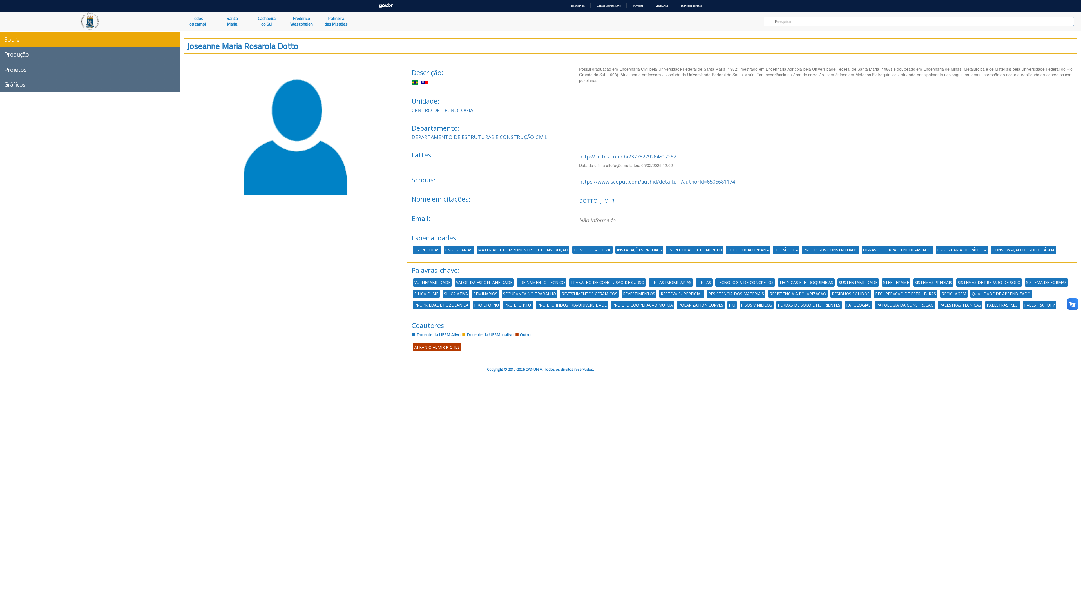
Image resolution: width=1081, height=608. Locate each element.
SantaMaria (232, 21)
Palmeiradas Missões (336, 21)
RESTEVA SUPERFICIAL (682, 293)
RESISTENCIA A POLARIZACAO (798, 293)
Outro (525, 334)
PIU (732, 305)
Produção (16, 54)
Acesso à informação (609, 6)
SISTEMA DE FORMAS (1046, 282)
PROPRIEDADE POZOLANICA (441, 305)
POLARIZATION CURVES (700, 305)
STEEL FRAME (896, 282)
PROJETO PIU (486, 305)
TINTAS (704, 282)
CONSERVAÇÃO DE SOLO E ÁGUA (1023, 249)
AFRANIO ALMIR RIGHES (437, 347)
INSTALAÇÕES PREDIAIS (639, 249)
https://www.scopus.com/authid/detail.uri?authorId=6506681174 (657, 181)
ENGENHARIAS (458, 249)
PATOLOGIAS (858, 305)
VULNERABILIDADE (432, 282)
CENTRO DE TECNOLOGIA (442, 110)
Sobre (12, 39)
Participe (638, 6)
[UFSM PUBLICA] (90, 21)
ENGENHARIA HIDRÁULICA (962, 249)
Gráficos (15, 84)
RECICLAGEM (954, 293)
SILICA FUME (426, 293)
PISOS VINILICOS (756, 305)
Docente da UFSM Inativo (490, 334)
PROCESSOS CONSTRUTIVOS (830, 249)
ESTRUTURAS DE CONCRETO (694, 249)
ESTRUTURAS (426, 249)
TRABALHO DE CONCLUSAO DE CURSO (607, 282)
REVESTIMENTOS (639, 293)
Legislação (662, 6)
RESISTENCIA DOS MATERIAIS (736, 293)
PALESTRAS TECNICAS (960, 305)
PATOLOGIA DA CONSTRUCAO (905, 305)
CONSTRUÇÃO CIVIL (592, 249)
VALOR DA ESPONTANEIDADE (484, 282)
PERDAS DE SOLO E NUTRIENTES (809, 305)
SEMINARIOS (485, 293)
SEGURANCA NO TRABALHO (529, 293)
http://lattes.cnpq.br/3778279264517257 (627, 156)
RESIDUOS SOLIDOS (851, 293)
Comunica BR (578, 6)
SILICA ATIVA (456, 293)
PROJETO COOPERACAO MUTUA (642, 305)
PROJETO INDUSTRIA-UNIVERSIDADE (572, 305)
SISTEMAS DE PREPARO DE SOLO (989, 282)
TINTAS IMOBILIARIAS (670, 282)
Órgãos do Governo (691, 6)
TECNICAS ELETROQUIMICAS (806, 282)
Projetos (15, 69)
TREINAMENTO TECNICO (541, 282)
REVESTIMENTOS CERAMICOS (589, 293)
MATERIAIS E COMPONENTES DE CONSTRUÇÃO (523, 249)
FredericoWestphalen (301, 21)
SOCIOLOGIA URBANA (748, 249)
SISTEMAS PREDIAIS (933, 282)
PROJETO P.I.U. (518, 305)
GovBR (386, 5)
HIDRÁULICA (786, 249)
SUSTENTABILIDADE (858, 282)
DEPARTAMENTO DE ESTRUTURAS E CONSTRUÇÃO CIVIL (479, 137)
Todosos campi (197, 21)
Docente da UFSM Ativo (438, 334)
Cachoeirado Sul (267, 21)
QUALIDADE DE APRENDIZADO (1001, 293)
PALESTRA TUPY (1039, 305)
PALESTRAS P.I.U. (1003, 305)
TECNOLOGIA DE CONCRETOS (745, 282)
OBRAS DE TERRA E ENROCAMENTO (897, 249)
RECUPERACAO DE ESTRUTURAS (905, 293)
